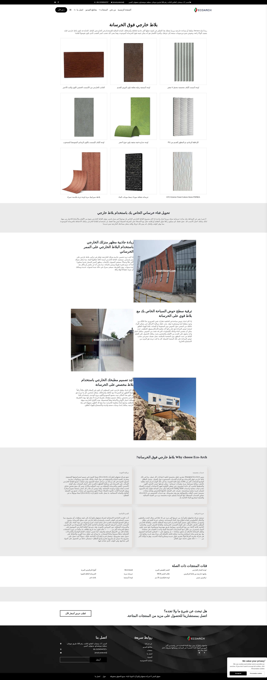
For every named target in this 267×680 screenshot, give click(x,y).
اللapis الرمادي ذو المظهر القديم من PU (183, 142)
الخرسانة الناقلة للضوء (88, 574)
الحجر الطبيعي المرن (162, 570)
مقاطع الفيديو (91, 10)
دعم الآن (61, 10)
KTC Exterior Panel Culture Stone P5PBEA (183, 197)
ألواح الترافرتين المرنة (88, 570)
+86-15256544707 (102, 2)
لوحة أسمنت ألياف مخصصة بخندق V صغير (183, 87)
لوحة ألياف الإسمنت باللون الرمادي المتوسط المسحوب (83, 142)
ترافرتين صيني (201, 577)
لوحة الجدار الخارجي (199, 570)
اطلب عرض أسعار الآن (75, 613)
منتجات (149, 650)
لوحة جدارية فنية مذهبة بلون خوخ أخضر (133, 142)
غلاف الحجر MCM (163, 574)
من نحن (113, 10)
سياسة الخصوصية (146, 660)
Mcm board (129, 570)
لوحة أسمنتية (128, 577)
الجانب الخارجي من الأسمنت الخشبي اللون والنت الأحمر (84, 87)
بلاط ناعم (92, 577)
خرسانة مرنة (128, 574)
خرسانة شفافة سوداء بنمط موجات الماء (133, 197)
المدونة (149, 657)
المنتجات (104, 10)
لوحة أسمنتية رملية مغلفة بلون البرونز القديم (133, 87)
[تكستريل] (202, 9)
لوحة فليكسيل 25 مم (162, 577)
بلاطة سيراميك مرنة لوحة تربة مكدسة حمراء (83, 197)
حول (104, 676)
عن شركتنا (148, 644)
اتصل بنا (80, 10)
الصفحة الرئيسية (124, 10)
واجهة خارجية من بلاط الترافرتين (195, 574)
